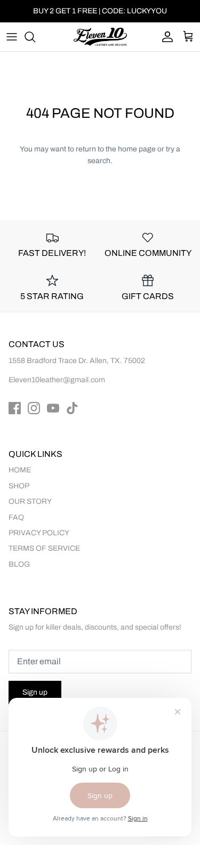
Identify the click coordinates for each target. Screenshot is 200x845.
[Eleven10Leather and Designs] (100, 37)
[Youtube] (53, 408)
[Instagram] (34, 408)
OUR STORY (30, 501)
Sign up (34, 692)
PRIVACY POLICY (39, 533)
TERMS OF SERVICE (44, 548)
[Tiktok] (72, 408)
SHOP (19, 486)
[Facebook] (15, 408)
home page (137, 149)
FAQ (16, 517)
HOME (20, 470)
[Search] (35, 37)
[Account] (165, 37)
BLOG (19, 564)
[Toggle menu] (11, 37)
